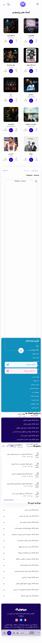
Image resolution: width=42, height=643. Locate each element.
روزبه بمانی (35, 377)
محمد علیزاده (35, 400)
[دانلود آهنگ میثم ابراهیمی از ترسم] (31, 84)
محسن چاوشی (34, 404)
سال (3, 446)
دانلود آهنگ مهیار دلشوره (31, 420)
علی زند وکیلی (35, 385)
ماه (8, 446)
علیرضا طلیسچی (34, 388)
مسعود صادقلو (34, 373)
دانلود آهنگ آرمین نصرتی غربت (30, 436)
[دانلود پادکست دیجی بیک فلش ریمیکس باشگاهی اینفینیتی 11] (31, 25)
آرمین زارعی (35, 358)
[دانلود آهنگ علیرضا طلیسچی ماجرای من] (11, 114)
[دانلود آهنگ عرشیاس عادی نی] (11, 143)
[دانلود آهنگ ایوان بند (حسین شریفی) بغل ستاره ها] (11, 55)
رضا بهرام (36, 381)
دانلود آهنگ (34, 171)
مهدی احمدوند (34, 396)
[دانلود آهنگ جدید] (22, 4)
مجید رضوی (35, 354)
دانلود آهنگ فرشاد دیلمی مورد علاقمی (27, 428)
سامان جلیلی (35, 408)
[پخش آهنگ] (8, 4)
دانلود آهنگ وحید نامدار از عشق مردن (28, 439)
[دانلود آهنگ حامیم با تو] (11, 84)
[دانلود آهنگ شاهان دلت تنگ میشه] (31, 55)
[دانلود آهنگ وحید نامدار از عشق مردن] (11, 25)
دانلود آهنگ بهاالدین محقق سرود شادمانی (26, 432)
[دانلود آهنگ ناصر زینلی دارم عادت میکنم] (31, 114)
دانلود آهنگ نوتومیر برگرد (31, 424)
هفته (11, 446)
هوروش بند (35, 392)
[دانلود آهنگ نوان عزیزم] (31, 143)
